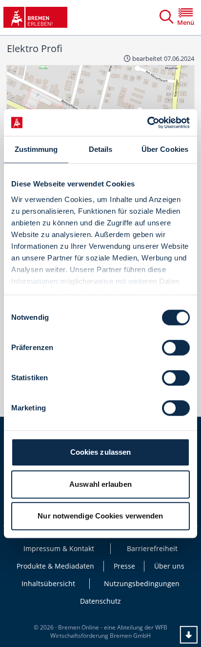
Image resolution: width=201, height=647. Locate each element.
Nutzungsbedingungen (142, 583)
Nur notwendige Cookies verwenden (100, 516)
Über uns (169, 566)
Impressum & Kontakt (58, 548)
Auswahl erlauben (100, 484)
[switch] (176, 347)
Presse (124, 566)
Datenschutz (100, 601)
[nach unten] (189, 635)
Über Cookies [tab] (164, 149)
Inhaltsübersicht (48, 583)
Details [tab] (101, 149)
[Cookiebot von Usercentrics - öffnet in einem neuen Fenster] (147, 122)
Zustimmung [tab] (36, 149)
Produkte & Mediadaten (55, 566)
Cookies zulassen (100, 452)
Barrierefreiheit (152, 548)
